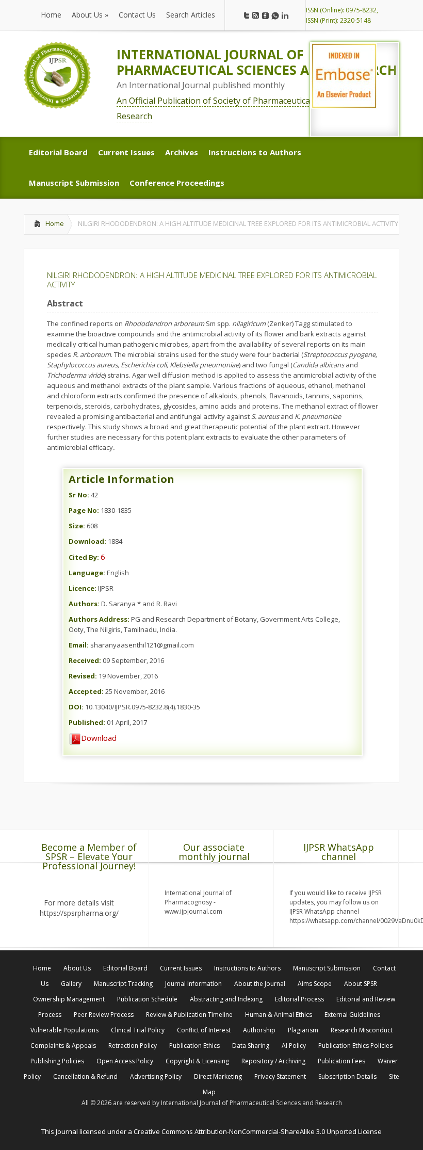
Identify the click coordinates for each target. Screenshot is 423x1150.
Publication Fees (341, 1061)
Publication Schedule (147, 999)
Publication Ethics (194, 1045)
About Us (77, 968)
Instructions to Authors (247, 968)
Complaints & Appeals (63, 1045)
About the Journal (259, 983)
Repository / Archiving (273, 1061)
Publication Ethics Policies (355, 1045)
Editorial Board (125, 968)
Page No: (84, 510)
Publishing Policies (57, 1061)
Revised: (83, 676)
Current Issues (181, 968)
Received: (85, 660)
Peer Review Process (104, 1014)
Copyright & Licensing (197, 1061)
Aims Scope (315, 983)
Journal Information (193, 983)
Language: (87, 572)
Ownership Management (69, 999)
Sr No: (79, 494)
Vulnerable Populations (64, 1030)
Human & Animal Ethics (278, 1014)
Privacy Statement (280, 1076)
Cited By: (84, 557)
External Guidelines (352, 1014)
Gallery (71, 983)
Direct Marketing (218, 1076)
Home (54, 223)
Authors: (84, 603)
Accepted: (86, 691)
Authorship (259, 1030)
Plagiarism (303, 1030)
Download (99, 738)
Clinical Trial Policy (138, 1030)
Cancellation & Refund (85, 1076)
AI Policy (294, 1045)
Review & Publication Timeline (189, 1014)
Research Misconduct (362, 1030)
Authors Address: (99, 619)
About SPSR (360, 983)
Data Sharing (250, 1045)
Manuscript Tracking (123, 983)
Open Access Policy (124, 1061)
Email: (79, 645)
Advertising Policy (156, 1076)
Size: (77, 525)
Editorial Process (299, 999)
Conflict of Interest (204, 1030)
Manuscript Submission (327, 968)
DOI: (76, 706)
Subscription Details (347, 1076)
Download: (87, 541)
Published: (87, 722)
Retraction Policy (132, 1045)
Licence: (82, 588)
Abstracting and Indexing (226, 999)
